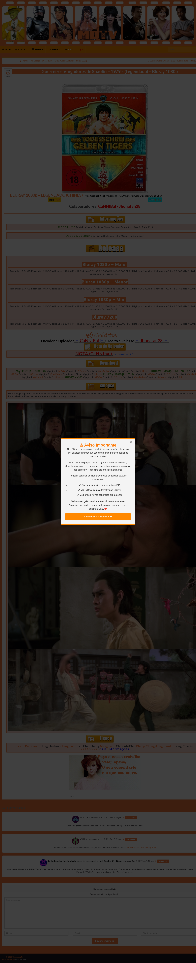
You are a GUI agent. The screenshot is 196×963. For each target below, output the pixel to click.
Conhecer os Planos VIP (98, 516)
